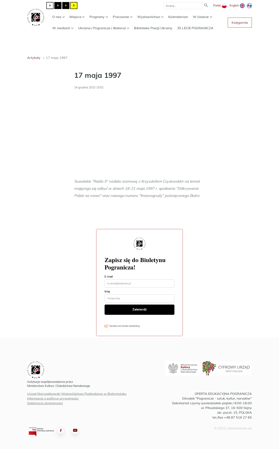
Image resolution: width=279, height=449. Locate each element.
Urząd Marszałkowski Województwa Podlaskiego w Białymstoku (76, 394)
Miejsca (75, 17)
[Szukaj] (206, 5)
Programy (97, 17)
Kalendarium (178, 17)
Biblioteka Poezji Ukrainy (153, 28)
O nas (56, 17)
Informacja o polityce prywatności (53, 398)
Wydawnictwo (148, 17)
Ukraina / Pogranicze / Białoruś (102, 28)
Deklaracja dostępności (45, 403)
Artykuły (33, 58)
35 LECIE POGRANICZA (195, 28)
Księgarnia (240, 22)
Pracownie (121, 17)
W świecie (201, 17)
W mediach (61, 28)
